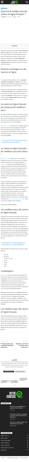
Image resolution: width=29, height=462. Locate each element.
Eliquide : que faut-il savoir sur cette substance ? (22, 345)
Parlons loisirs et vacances (7, 447)
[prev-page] (13, 385)
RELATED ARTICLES (9, 371)
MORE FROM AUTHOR (19, 371)
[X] (6, 20)
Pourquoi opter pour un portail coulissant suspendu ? (7, 345)
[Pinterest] (9, 20)
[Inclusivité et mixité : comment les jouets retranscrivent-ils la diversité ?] (5, 417)
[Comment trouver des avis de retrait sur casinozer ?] (24, 375)
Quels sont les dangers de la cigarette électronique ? (18, 407)
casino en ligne (6, 125)
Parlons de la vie (5, 435)
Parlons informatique (5, 440)
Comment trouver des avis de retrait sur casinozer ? (23, 379)
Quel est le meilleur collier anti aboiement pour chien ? (18, 422)
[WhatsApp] (13, 20)
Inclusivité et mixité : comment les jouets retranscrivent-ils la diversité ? (18, 415)
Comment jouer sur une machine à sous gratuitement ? (5, 381)
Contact (3, 457)
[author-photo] (14, 354)
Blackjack (4, 275)
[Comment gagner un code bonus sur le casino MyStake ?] (14, 377)
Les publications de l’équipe (12, 457)
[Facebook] (2, 20)
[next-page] (15, 385)
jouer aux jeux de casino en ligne (16, 198)
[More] (17, 20)
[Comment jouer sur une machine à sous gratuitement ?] (5, 377)
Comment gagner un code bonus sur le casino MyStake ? (14, 381)
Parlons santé (4, 438)
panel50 (4, 16)
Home (2, 5)
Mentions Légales (23, 457)
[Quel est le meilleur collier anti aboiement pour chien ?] (5, 425)
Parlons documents (5, 445)
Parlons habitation (5, 442)
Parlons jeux (7, 5)
